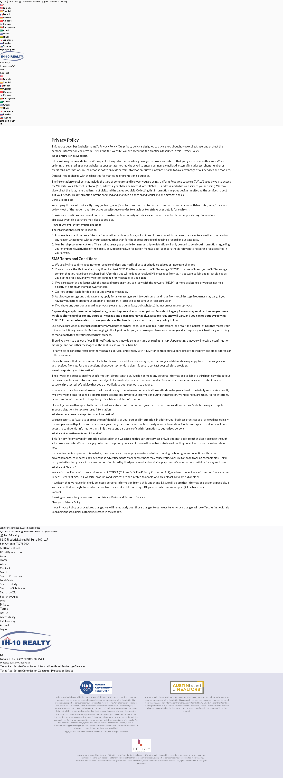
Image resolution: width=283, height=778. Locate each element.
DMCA (4, 613)
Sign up (4, 49)
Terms (4, 608)
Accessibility (7, 617)
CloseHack (24, 662)
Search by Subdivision (13, 588)
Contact (4, 72)
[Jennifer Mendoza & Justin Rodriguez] (26, 650)
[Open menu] (1, 124)
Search (3, 572)
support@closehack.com (189, 487)
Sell (2, 69)
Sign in (11, 49)
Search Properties (11, 576)
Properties (6, 65)
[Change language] (2, 5)
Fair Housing (8, 621)
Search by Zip (8, 592)
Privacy (4, 604)
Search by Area (9, 596)
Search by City (9, 584)
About (3, 62)
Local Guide (6, 580)
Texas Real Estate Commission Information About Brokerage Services (42, 666)
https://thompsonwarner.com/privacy (169, 305)
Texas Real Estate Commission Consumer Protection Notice (36, 670)
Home (4, 560)
